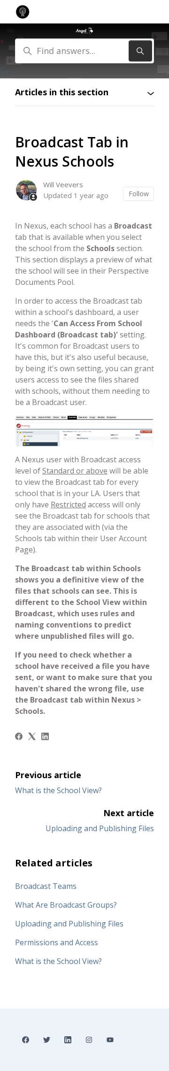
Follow (139, 193)
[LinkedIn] (45, 737)
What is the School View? (58, 790)
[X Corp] (32, 737)
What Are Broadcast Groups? (66, 905)
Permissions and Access (56, 942)
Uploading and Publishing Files (100, 828)
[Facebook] (19, 737)
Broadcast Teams (46, 886)
